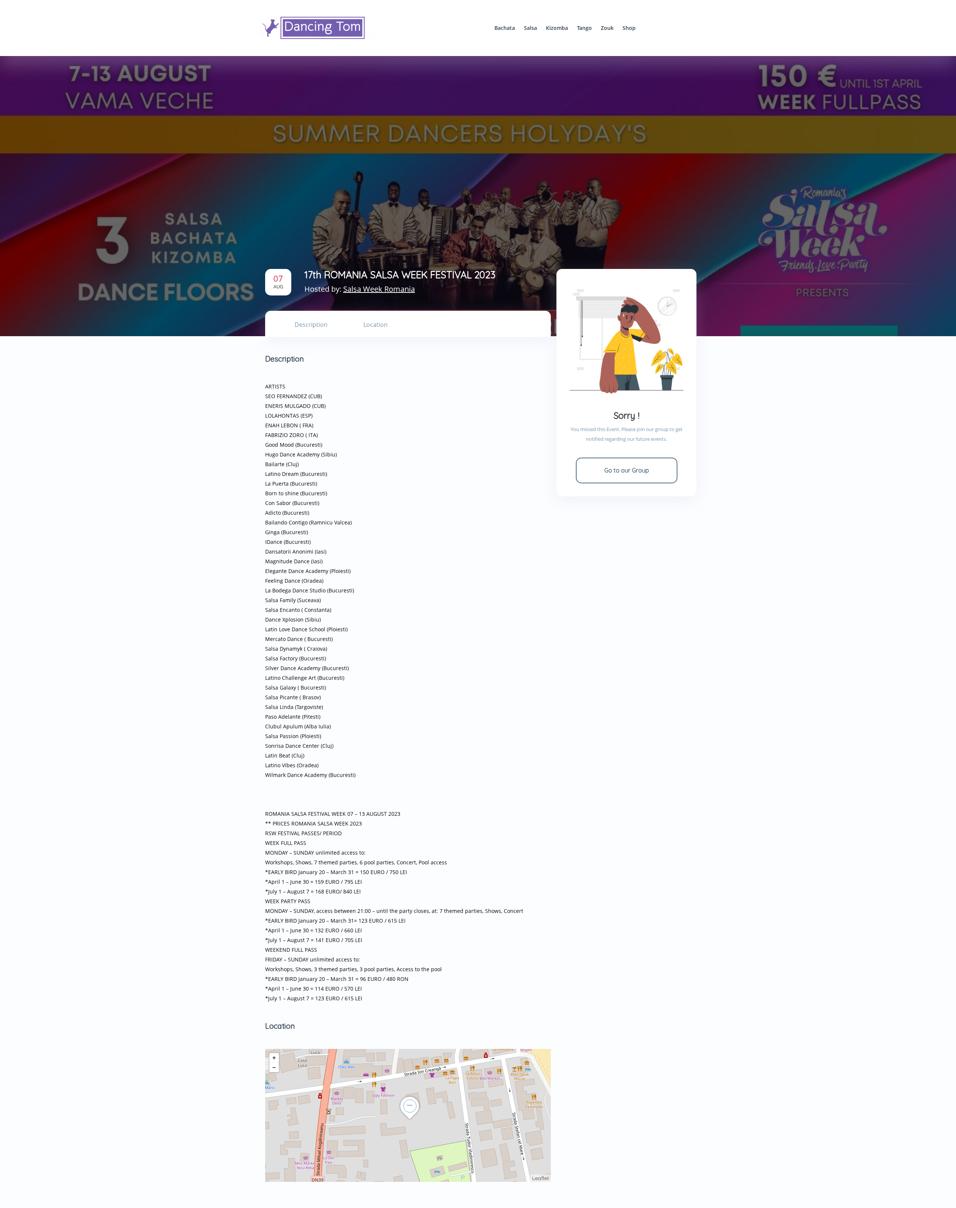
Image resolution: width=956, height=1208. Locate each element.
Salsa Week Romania (379, 289)
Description (311, 324)
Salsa (530, 27)
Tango (584, 27)
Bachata (504, 27)
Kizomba (557, 27)
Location (375, 324)
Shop (629, 27)
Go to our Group (626, 470)
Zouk (607, 27)
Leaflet (540, 1178)
